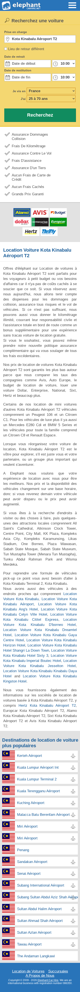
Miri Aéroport (27, 826)
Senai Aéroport (29, 874)
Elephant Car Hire (48, 980)
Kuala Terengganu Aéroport (38, 791)
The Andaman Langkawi (36, 956)
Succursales (58, 971)
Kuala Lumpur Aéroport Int (38, 767)
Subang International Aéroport (40, 885)
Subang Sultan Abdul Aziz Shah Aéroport (47, 897)
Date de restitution (17, 70)
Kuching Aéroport (30, 803)
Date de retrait (14, 56)
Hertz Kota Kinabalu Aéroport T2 (47, 705)
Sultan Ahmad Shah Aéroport (40, 921)
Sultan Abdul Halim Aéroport (39, 909)
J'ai (23, 99)
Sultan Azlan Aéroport (34, 932)
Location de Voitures (28, 971)
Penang (23, 850)
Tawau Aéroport (29, 944)
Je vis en (19, 91)
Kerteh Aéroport (29, 756)
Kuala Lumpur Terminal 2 (37, 779)
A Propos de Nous (40, 976)
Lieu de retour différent (26, 49)
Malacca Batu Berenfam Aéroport (43, 815)
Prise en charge (15, 32)
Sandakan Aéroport (32, 862)
